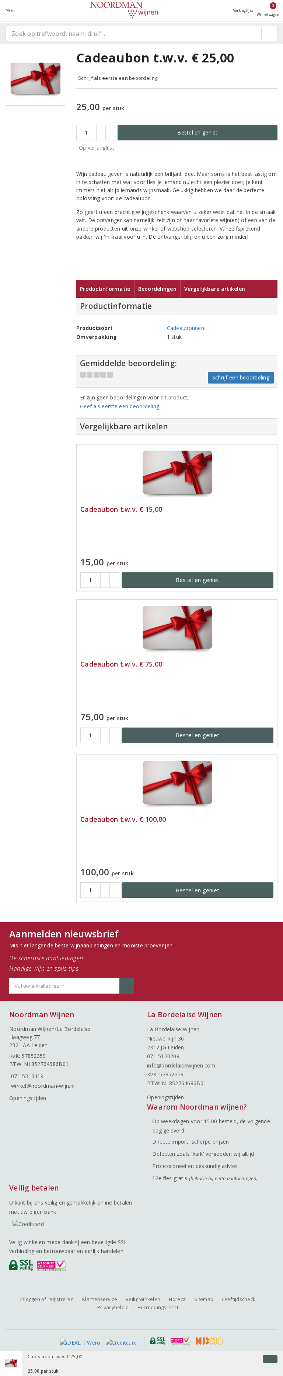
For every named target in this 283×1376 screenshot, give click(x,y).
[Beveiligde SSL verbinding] (53, 1267)
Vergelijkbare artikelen (214, 288)
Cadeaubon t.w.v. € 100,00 (123, 819)
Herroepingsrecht (157, 1307)
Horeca (177, 1299)
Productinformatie (105, 288)
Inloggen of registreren (47, 1299)
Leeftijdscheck (239, 1299)
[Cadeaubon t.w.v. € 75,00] (177, 629)
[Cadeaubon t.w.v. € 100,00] (177, 784)
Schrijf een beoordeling (240, 377)
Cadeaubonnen (185, 327)
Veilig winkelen (143, 1299)
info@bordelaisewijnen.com (181, 1065)
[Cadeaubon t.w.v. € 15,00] (177, 474)
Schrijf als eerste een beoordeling (117, 78)
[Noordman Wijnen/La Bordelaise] (124, 10)
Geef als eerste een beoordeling (119, 406)
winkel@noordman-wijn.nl (42, 1085)
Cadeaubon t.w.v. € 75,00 (121, 664)
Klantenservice (99, 1299)
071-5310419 (27, 1076)
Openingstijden (27, 1097)
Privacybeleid (113, 1307)
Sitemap (203, 1299)
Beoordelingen (157, 288)
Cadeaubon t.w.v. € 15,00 (121, 509)
